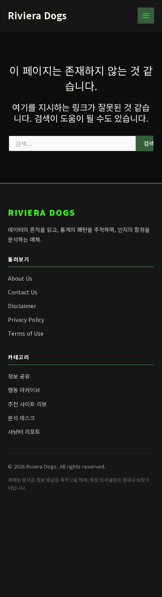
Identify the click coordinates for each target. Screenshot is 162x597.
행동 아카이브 (24, 390)
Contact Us (22, 292)
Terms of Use (26, 333)
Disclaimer (22, 306)
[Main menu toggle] (146, 15)
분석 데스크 (21, 418)
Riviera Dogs (37, 15)
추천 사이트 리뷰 (27, 404)
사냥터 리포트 (24, 431)
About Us (20, 278)
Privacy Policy (26, 319)
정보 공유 (19, 376)
